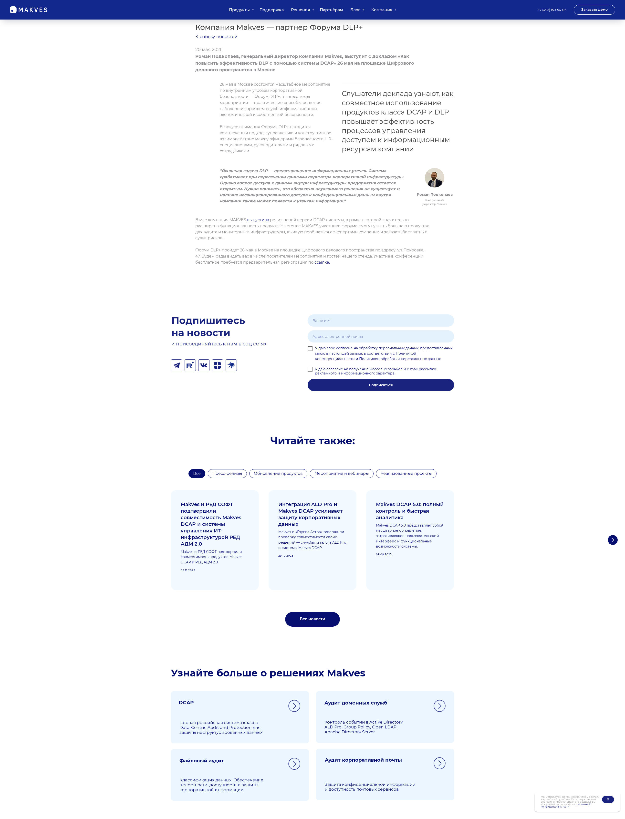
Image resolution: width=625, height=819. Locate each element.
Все (197, 473)
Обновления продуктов (278, 473)
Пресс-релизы (227, 473)
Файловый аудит (201, 761)
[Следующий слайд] (613, 540)
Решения (301, 10)
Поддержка (272, 10)
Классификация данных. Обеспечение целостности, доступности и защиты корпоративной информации (221, 785)
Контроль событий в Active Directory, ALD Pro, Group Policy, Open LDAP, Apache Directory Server (364, 727)
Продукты (240, 10)
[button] (594, 10)
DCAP (186, 702)
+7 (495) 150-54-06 (552, 10)
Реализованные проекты (406, 473)
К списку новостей (216, 36)
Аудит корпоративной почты (363, 760)
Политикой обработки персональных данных (400, 359)
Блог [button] (355, 10)
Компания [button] (382, 10)
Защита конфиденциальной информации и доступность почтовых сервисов (370, 787)
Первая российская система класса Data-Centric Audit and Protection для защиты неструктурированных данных (220, 727)
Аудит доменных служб (355, 703)
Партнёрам (331, 10)
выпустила (258, 220)
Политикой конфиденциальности (566, 805)
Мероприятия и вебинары (341, 473)
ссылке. (322, 262)
